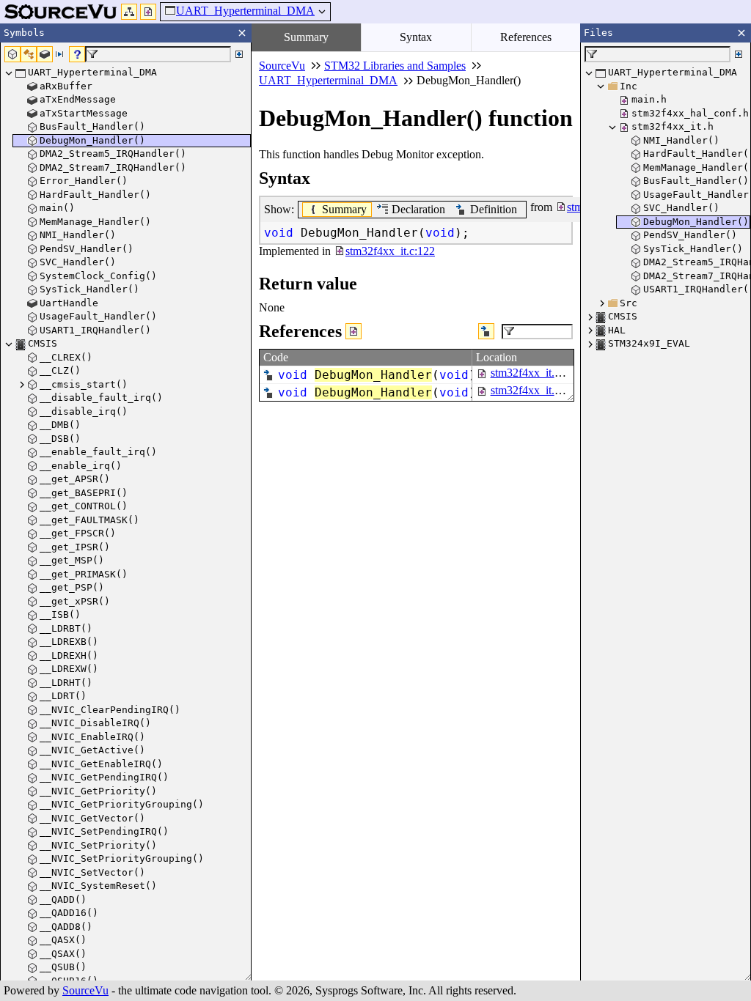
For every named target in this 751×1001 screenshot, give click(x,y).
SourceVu (85, 990)
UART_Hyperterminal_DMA (245, 10)
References (526, 37)
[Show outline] (129, 12)
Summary (306, 37)
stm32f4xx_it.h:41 (533, 390)
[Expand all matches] (239, 54)
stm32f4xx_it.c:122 (535, 372)
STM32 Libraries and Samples (395, 65)
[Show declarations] (486, 331)
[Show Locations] (353, 331)
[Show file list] (148, 12)
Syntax (416, 37)
